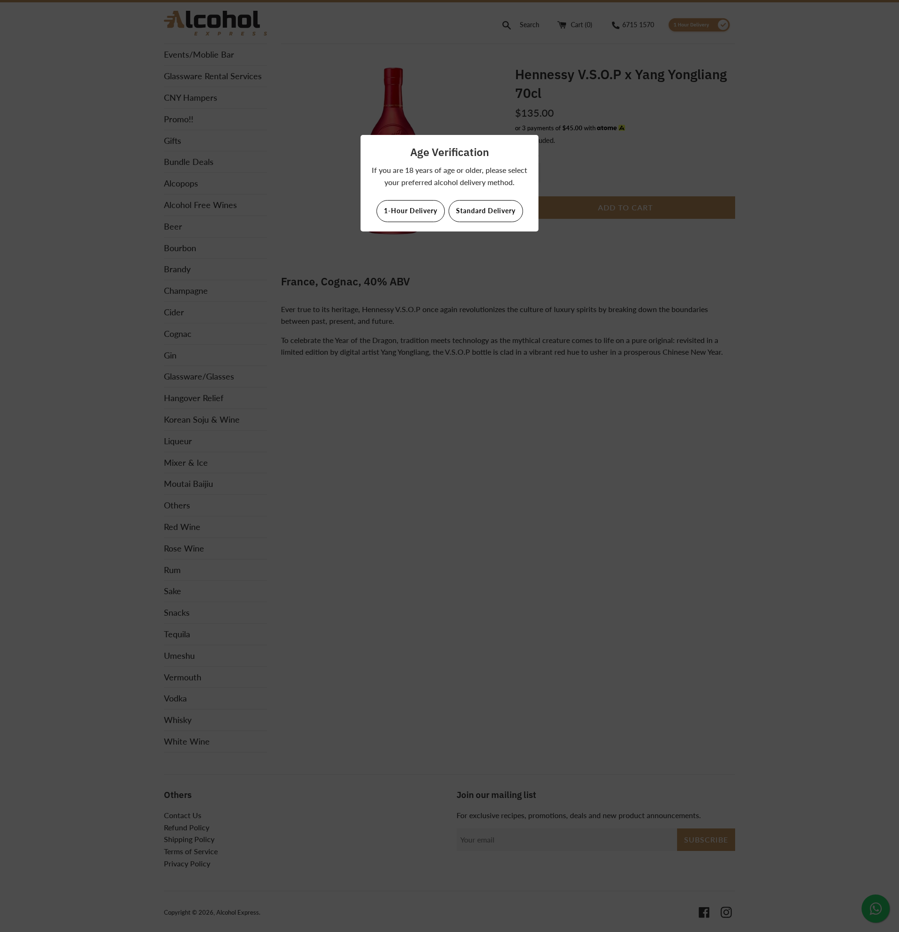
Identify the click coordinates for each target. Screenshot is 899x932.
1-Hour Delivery (410, 211)
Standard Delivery (486, 211)
